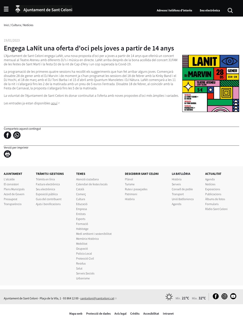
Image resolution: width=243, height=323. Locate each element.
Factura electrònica (48, 184)
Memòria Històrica (87, 239)
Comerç (81, 194)
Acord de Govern (14, 194)
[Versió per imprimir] (8, 155)
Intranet (168, 313)
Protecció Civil (85, 258)
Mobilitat (81, 243)
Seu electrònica (210, 10)
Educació (82, 204)
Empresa (81, 209)
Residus (81, 263)
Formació (82, 224)
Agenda (176, 204)
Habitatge (82, 229)
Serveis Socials (85, 273)
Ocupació (82, 248)
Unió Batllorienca (183, 199)
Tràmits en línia (45, 179)
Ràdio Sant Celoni (216, 209)
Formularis (212, 204)
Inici (6, 25)
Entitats (81, 214)
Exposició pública (47, 194)
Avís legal (120, 313)
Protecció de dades (98, 313)
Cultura (16, 25)
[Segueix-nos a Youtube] (232, 298)
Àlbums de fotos (215, 199)
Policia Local (84, 253)
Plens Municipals (14, 189)
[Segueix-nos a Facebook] (215, 298)
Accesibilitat (151, 313)
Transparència (12, 204)
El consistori (11, 184)
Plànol (129, 179)
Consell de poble (182, 189)
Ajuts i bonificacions (48, 204)
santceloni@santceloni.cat (97, 298)
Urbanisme (83, 278)
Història (130, 199)
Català (80, 189)
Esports (80, 219)
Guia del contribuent (49, 199)
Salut (79, 268)
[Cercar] (230, 10)
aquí (54, 103)
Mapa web (75, 313)
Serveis (176, 184)
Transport (178, 194)
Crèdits (135, 313)
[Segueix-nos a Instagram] (223, 298)
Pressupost (10, 199)
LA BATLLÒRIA (181, 174)
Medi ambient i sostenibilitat (94, 234)
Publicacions (213, 194)
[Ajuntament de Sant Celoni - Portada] (43, 8)
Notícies (28, 25)
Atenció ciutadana (87, 179)
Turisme (130, 184)
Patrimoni (131, 194)
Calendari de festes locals (91, 184)
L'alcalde (9, 179)
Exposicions (212, 189)
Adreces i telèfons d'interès (174, 10)
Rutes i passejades (136, 189)
